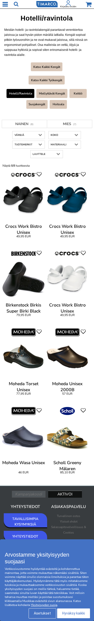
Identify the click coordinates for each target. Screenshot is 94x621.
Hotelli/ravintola (20, 93)
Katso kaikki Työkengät (46, 80)
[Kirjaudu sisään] (68, 4)
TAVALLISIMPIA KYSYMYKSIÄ (25, 521)
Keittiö (78, 93)
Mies (69, 124)
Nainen (24, 124)
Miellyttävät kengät (52, 93)
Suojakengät (37, 104)
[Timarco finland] (46, 4)
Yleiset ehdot (68, 522)
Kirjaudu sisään (68, 6)
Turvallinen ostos (68, 516)
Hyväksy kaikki (73, 613)
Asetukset (42, 613)
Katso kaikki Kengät (46, 67)
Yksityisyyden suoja (44, 605)
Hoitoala (58, 104)
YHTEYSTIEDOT (25, 536)
